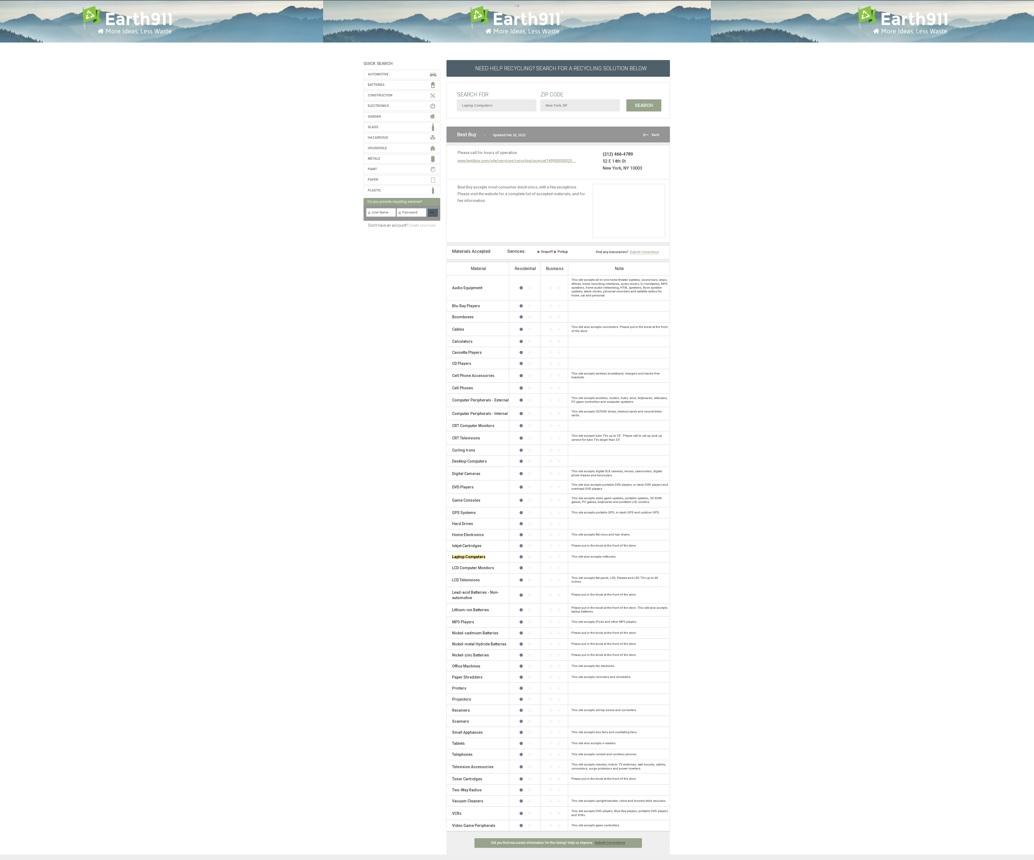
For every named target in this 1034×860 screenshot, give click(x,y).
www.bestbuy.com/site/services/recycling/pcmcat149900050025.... (516, 161)
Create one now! (422, 225)
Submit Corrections (644, 252)
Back (655, 135)
